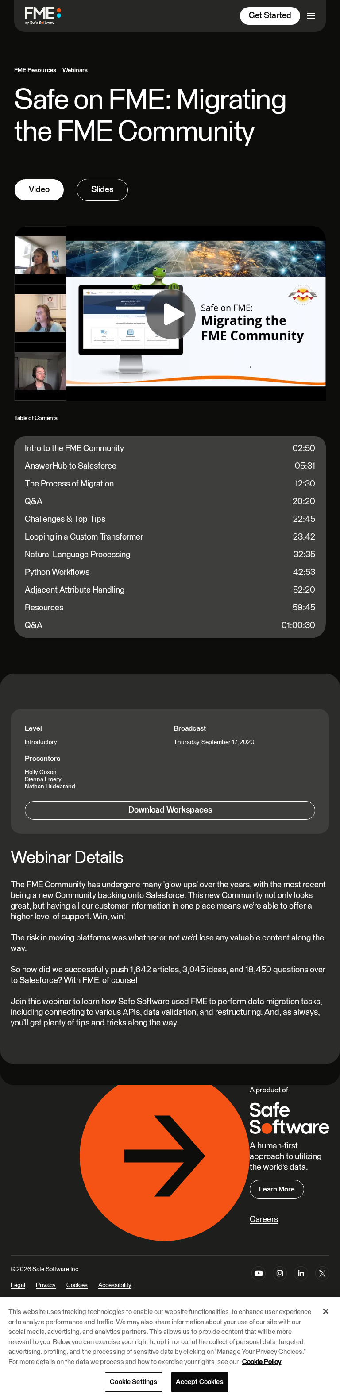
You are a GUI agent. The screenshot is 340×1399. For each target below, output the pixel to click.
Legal (18, 1285)
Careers (264, 1219)
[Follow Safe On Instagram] (280, 1283)
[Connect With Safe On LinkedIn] (301, 1283)
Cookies (77, 1285)
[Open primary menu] (311, 16)
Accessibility (114, 1285)
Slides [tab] (102, 189)
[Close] (326, 1311)
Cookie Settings (133, 1382)
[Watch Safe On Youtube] (258, 1283)
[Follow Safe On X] (322, 1283)
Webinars (75, 70)
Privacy (46, 1285)
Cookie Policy (262, 1362)
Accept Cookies (200, 1382)
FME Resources (35, 70)
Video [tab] (39, 189)
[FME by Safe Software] (52, 15)
